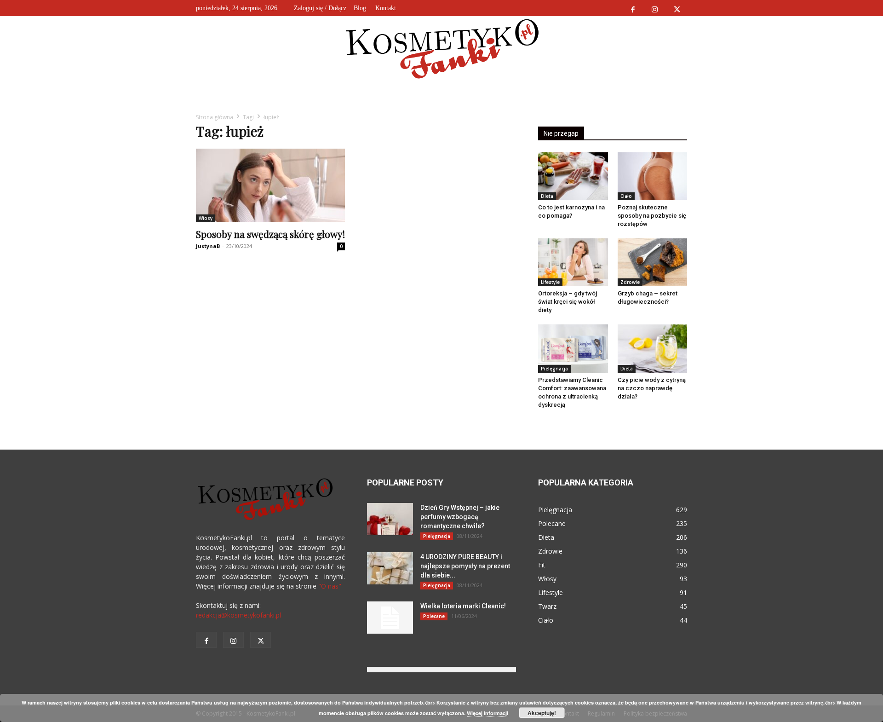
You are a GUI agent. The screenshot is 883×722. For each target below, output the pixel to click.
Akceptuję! (542, 713)
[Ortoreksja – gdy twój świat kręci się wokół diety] (573, 262)
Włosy (205, 218)
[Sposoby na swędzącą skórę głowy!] (270, 185)
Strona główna (214, 117)
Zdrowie (630, 282)
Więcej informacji (487, 713)
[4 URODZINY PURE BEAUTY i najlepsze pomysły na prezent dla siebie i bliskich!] (390, 568)
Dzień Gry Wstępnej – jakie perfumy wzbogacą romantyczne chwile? (459, 517)
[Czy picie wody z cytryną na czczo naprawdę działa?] (653, 348)
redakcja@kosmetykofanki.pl (238, 615)
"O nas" (329, 586)
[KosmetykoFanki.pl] (441, 48)
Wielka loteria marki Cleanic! (463, 606)
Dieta (547, 196)
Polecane (434, 616)
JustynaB (208, 246)
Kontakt (385, 8)
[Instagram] (654, 8)
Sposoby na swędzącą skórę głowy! (270, 233)
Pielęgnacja (554, 368)
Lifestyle (550, 282)
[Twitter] (676, 8)
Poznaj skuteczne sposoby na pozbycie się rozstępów (652, 215)
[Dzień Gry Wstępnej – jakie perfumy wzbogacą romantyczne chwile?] (390, 519)
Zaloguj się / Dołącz (320, 8)
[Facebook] (632, 8)
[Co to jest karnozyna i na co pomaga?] (573, 176)
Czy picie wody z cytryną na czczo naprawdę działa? (652, 388)
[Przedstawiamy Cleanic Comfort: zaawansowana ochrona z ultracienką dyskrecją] (573, 348)
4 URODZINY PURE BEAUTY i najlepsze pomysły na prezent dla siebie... (465, 566)
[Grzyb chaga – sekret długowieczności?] (653, 262)
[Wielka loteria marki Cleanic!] (390, 617)
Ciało (626, 196)
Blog (360, 8)
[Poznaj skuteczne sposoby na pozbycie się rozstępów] (653, 176)
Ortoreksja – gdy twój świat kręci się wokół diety (567, 301)
